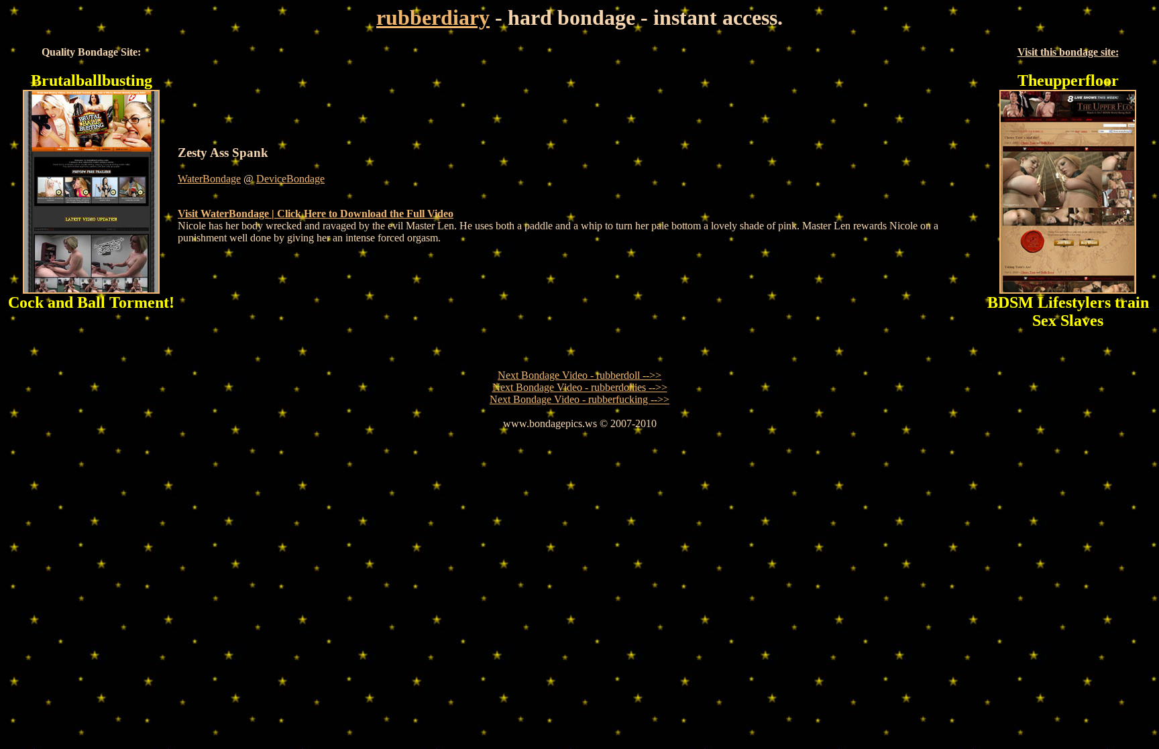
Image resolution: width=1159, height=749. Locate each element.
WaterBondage (209, 178)
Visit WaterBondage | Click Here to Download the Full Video (315, 213)
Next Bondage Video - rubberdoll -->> (579, 375)
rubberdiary (433, 17)
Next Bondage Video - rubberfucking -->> (579, 399)
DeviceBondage (290, 178)
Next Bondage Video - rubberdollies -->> (579, 387)
